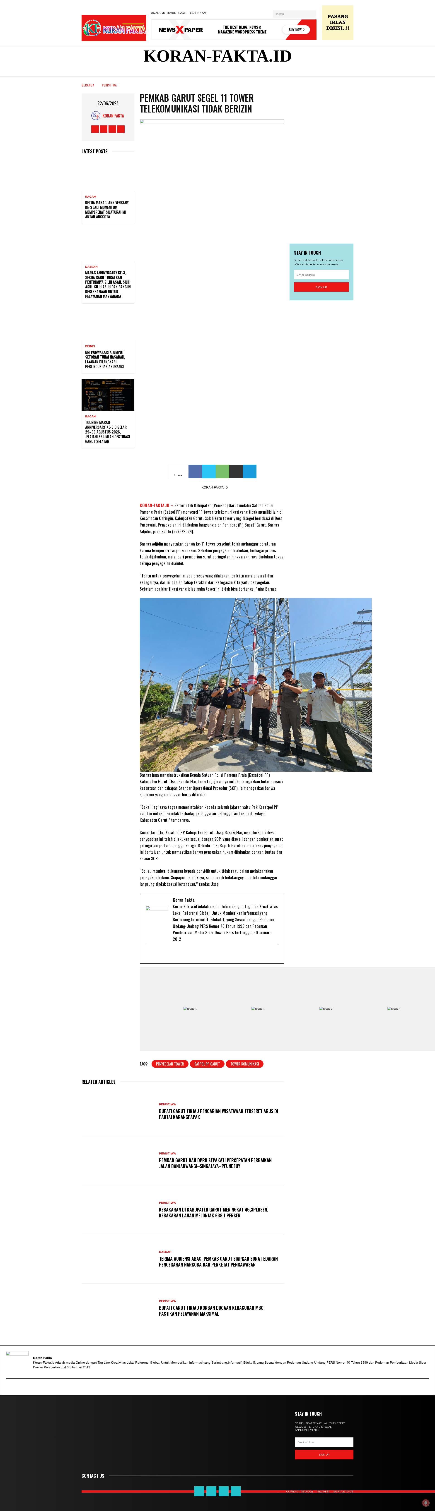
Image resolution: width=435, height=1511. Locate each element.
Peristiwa (109, 85)
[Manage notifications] (425, 1502)
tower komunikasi (244, 1064)
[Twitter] (164, 954)
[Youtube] (172, 954)
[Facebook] (157, 954)
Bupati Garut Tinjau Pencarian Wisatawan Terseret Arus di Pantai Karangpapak (218, 1114)
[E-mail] (149, 954)
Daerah (91, 267)
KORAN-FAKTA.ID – (157, 505)
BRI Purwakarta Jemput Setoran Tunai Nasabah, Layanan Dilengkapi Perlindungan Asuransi (105, 359)
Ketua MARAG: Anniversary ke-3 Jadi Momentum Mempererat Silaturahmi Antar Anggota (107, 209)
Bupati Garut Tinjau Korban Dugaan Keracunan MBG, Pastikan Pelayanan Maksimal (212, 1310)
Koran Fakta (113, 116)
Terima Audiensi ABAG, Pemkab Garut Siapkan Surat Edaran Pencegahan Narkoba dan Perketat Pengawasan (218, 1261)
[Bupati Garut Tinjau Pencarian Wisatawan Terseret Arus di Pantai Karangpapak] (118, 1111)
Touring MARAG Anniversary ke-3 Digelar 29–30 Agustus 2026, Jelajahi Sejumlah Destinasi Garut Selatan (107, 432)
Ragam (90, 196)
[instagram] (179, 954)
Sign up (321, 287)
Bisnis (90, 346)
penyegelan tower (170, 1064)
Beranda (88, 85)
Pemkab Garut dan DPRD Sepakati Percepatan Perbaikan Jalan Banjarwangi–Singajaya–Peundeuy (215, 1163)
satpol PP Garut (207, 1064)
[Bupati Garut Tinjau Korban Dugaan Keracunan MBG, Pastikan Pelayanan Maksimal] (118, 1308)
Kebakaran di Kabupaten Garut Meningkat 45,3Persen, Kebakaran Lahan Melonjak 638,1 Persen (213, 1212)
